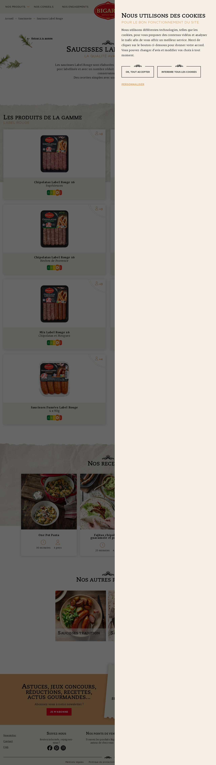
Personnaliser (133, 84)
